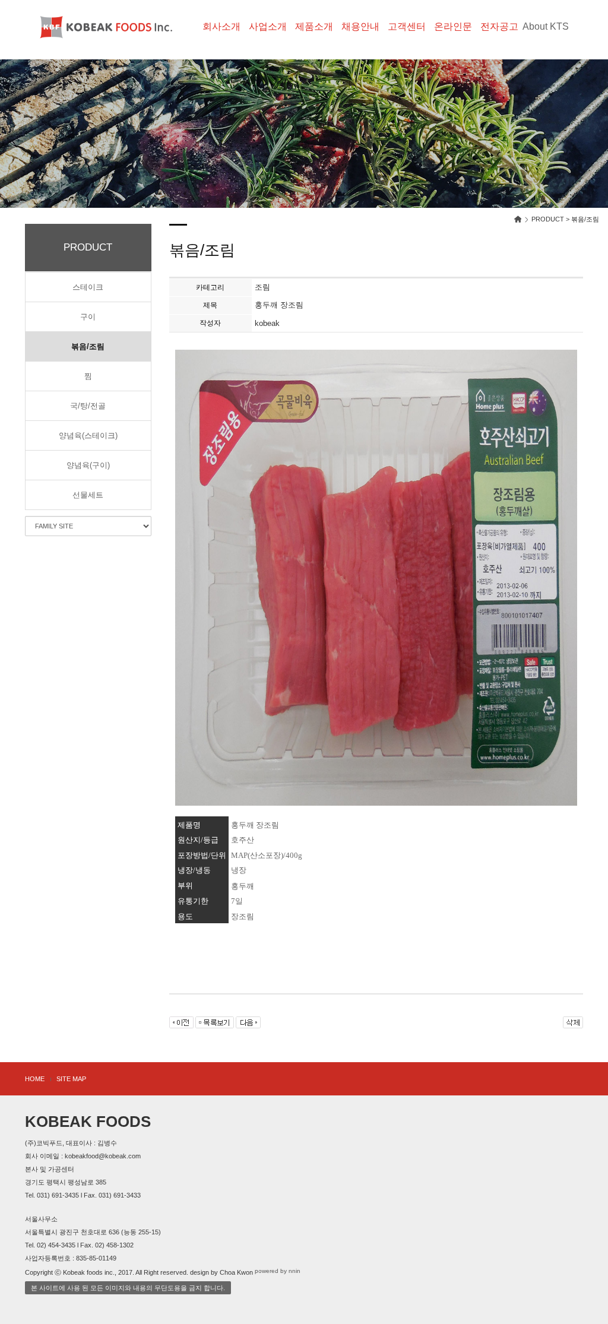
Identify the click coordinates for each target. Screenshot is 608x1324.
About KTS (545, 26)
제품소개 (314, 26)
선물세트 (87, 494)
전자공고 (499, 26)
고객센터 (407, 26)
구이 (88, 316)
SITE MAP (71, 1078)
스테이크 (87, 287)
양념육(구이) (88, 465)
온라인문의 (453, 35)
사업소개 (268, 26)
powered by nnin (277, 1271)
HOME (35, 1078)
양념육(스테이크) (88, 435)
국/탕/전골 (88, 405)
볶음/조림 (87, 346)
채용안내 (360, 26)
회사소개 (221, 26)
